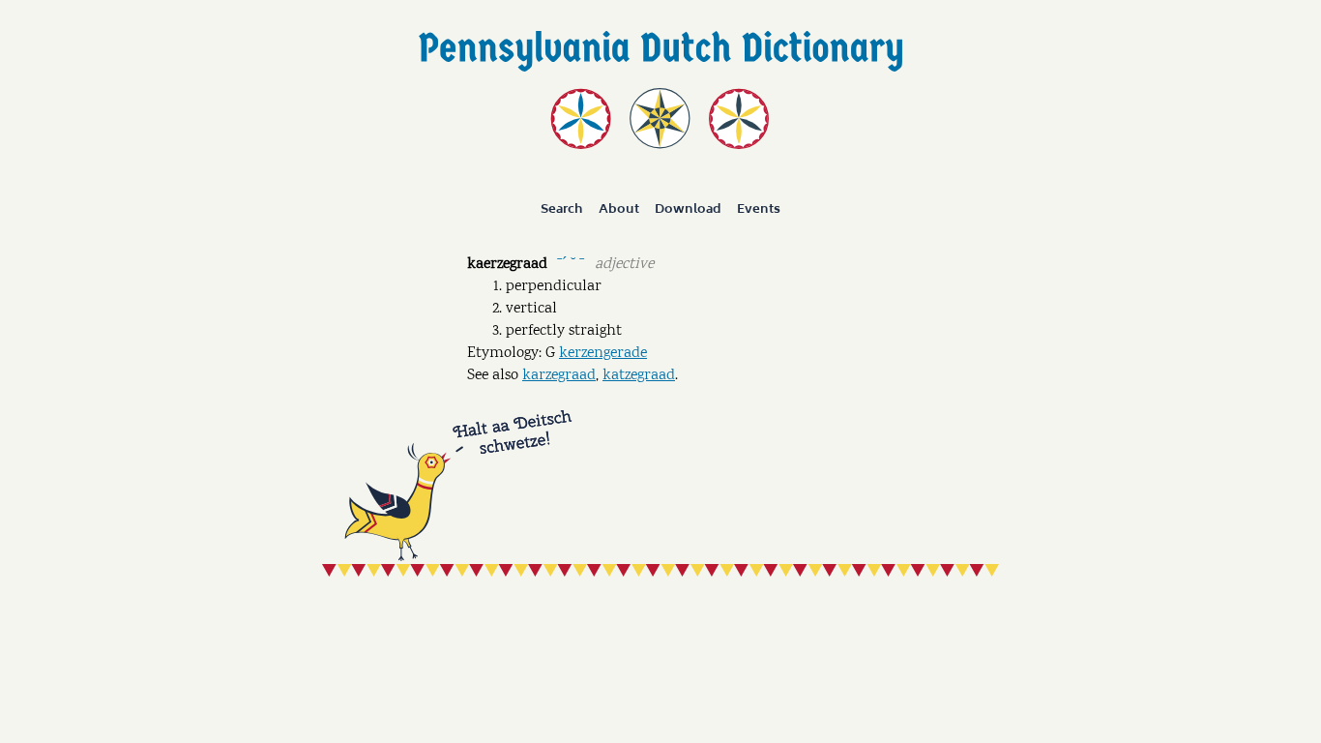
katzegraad (638, 376)
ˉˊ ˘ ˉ (570, 262)
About (619, 209)
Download (688, 209)
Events (758, 209)
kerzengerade (603, 353)
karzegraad (559, 376)
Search (562, 209)
